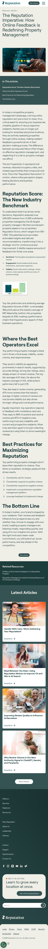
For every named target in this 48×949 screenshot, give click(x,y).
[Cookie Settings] (3, 945)
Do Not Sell (6, 934)
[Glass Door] (26, 866)
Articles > (14, 10)
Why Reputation (8, 822)
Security (41, 929)
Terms (19, 929)
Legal (4, 929)
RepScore (6, 808)
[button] (44, 3)
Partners (5, 835)
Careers (5, 845)
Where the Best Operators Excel (14, 91)
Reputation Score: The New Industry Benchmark (21, 87)
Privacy (12, 929)
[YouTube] (17, 866)
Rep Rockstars (8, 854)
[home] (11, 3)
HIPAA (26, 929)
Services (5, 803)
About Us (5, 826)
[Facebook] (3, 866)
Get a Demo (34, 3)
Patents (16, 934)
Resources (6, 812)
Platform (5, 799)
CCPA (33, 929)
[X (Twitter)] (12, 866)
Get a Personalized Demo (29, 893)
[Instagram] (8, 866)
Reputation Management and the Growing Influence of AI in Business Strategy (23, 579)
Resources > (6, 10)
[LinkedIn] (21, 866)
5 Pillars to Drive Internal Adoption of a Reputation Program (21, 573)
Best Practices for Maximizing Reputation (18, 95)
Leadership (6, 831)
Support (5, 849)
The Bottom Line (8, 99)
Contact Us (6, 859)
